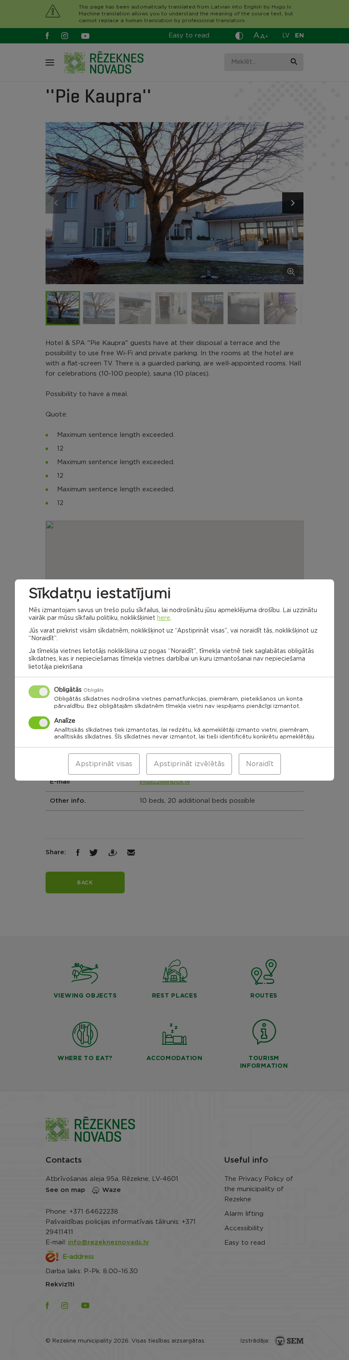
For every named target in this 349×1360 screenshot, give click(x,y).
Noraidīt (260, 764)
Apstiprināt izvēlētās (189, 764)
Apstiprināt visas (103, 764)
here (163, 618)
